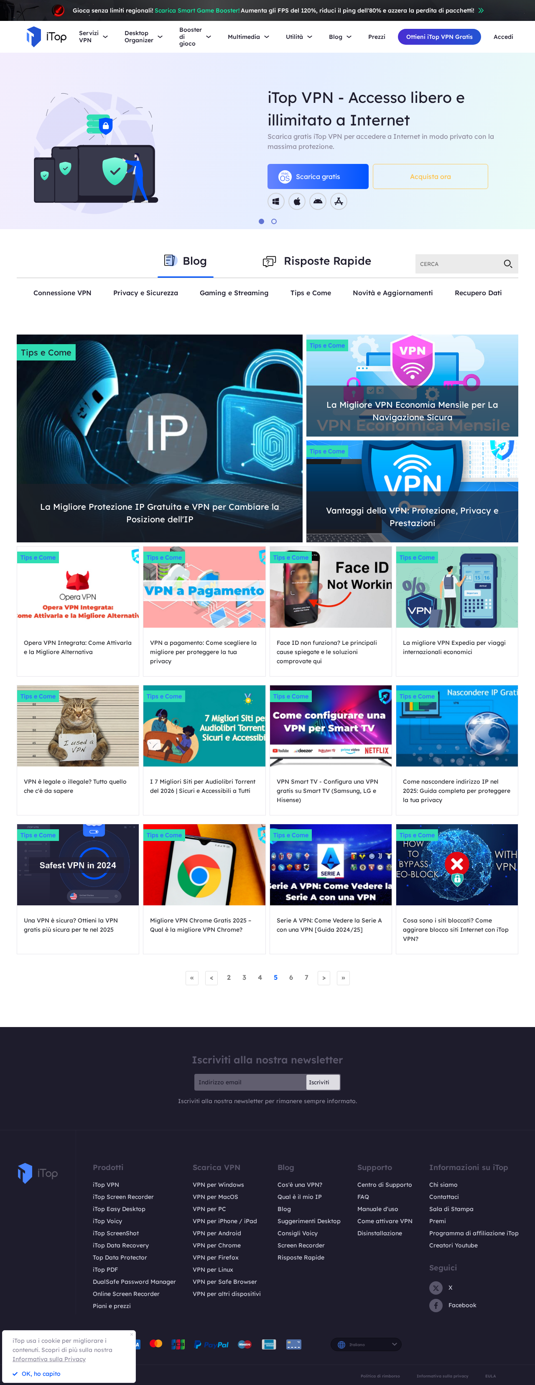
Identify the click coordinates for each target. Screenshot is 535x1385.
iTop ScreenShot (116, 1233)
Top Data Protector (120, 1257)
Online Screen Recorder (126, 1294)
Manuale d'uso (377, 1209)
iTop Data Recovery (121, 1245)
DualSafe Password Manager (134, 1281)
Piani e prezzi (112, 1306)
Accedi (503, 37)
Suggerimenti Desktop (309, 1221)
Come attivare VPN (385, 1221)
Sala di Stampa (451, 1209)
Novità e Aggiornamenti (393, 293)
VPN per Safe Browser (225, 1281)
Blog (284, 1209)
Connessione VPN (62, 293)
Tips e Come (310, 293)
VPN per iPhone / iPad (225, 1221)
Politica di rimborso (380, 1376)
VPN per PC (209, 1209)
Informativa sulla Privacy (49, 1359)
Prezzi (376, 37)
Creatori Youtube (453, 1245)
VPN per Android (217, 1233)
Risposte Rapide (301, 1257)
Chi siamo (443, 1184)
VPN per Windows (218, 1184)
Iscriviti (319, 1082)
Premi (437, 1221)
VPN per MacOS (215, 1197)
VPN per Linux (213, 1269)
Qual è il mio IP (300, 1197)
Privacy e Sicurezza (145, 293)
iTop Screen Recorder (123, 1197)
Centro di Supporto (384, 1184)
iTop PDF (105, 1269)
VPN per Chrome (217, 1245)
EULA (490, 1376)
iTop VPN (106, 1184)
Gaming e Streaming (234, 293)
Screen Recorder (301, 1245)
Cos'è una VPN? (300, 1184)
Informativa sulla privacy (443, 1376)
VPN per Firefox (216, 1257)
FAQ (363, 1197)
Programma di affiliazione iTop (474, 1233)
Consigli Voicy (298, 1233)
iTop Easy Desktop (119, 1209)
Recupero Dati (478, 293)
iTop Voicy (107, 1221)
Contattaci (444, 1197)
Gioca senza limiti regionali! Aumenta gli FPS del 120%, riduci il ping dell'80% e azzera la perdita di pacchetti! (273, 10)
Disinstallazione (379, 1233)
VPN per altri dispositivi (227, 1294)
